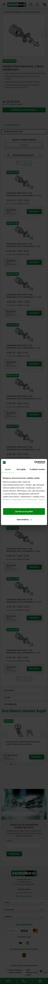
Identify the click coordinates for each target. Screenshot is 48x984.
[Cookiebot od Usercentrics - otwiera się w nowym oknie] (34, 462)
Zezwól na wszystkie (24, 511)
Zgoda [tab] (7, 469)
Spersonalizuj (23, 519)
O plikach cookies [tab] (37, 469)
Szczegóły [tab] (21, 469)
